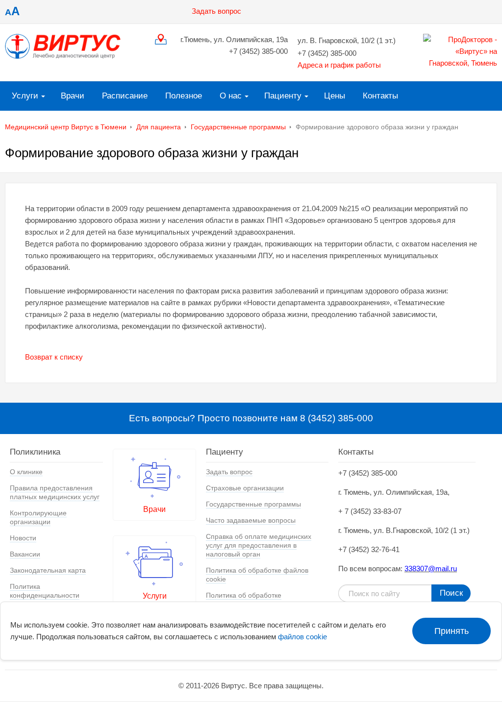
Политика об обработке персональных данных (243, 599)
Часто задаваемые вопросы (251, 520)
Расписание (125, 95)
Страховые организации (245, 488)
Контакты (380, 95)
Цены (334, 95)
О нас (231, 95)
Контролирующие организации (38, 517)
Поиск (451, 593)
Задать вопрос (216, 11)
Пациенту (282, 95)
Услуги (25, 95)
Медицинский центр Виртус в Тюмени (65, 127)
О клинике (26, 472)
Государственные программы (238, 127)
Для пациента (158, 127)
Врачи (72, 95)
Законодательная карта (48, 570)
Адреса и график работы (339, 65)
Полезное (183, 95)
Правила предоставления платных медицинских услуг (55, 492)
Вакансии (25, 554)
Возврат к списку (54, 357)
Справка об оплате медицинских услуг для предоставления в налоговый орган (258, 545)
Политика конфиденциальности (44, 590)
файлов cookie (302, 636)
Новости (23, 538)
